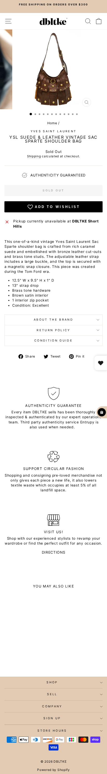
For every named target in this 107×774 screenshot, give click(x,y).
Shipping (34, 156)
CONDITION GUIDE (53, 340)
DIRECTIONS (53, 552)
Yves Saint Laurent (54, 131)
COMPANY (52, 706)
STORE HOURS (52, 730)
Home (52, 123)
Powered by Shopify (53, 770)
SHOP (52, 682)
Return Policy (53, 330)
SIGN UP (52, 718)
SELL (52, 694)
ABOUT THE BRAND (53, 319)
